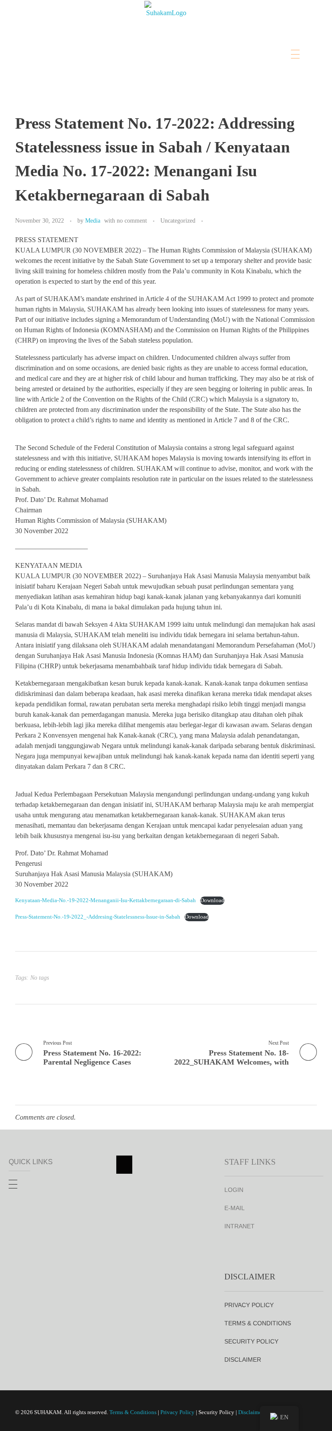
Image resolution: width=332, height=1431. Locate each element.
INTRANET (239, 1226)
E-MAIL (234, 1207)
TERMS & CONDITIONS (257, 1323)
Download (212, 900)
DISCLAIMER (242, 1359)
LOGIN (233, 1189)
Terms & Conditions (132, 1412)
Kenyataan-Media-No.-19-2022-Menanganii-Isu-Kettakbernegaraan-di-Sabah (105, 900)
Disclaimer (250, 1412)
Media (92, 220)
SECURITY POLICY (251, 1341)
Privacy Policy (177, 1412)
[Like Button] (211, 221)
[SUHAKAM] (166, 24)
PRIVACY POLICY (249, 1304)
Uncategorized (177, 220)
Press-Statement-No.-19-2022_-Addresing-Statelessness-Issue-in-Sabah (97, 917)
